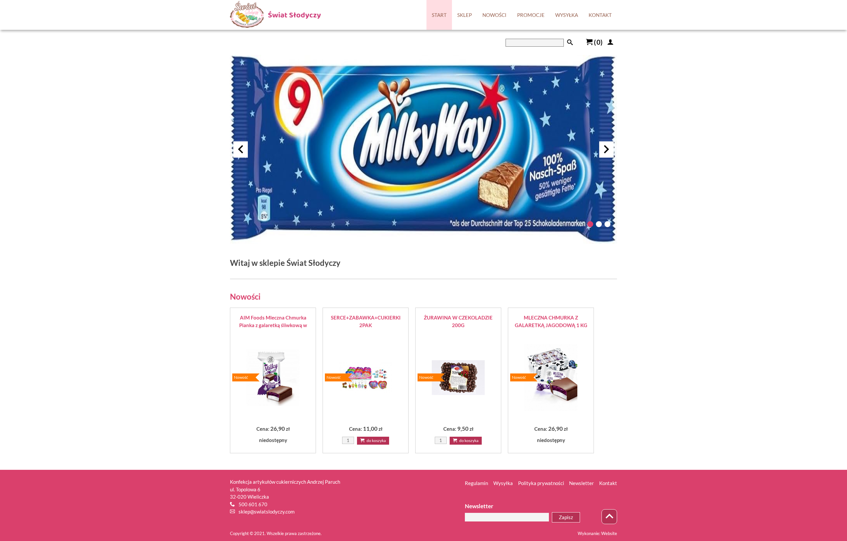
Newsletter (581, 483)
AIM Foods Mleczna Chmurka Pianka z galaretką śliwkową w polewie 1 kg (273, 321)
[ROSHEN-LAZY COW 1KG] (423, 242)
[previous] (240, 149)
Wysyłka (503, 483)
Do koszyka (376, 440)
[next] (606, 149)
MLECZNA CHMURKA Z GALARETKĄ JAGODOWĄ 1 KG (551, 321)
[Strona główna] (275, 15)
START (439, 15)
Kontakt (608, 483)
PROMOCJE (531, 15)
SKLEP (464, 15)
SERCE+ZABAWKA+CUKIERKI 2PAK (366, 321)
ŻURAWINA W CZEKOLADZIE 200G (458, 321)
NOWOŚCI (494, 15)
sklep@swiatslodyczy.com (266, 512)
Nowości (245, 296)
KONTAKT (600, 15)
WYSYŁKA (566, 15)
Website (609, 533)
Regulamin (476, 483)
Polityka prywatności (541, 483)
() (597, 42)
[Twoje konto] (610, 42)
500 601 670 (253, 504)
